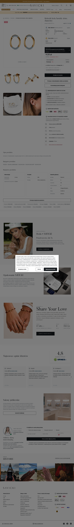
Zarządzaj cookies (22, 269)
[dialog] (37, 263)
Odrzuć (39, 269)
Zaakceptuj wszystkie (50, 269)
